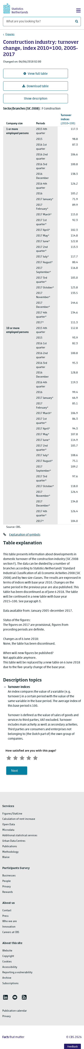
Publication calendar (14, 1011)
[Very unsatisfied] (8, 757)
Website (7, 950)
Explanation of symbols (24, 534)
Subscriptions (10, 983)
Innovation (8, 927)
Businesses (9, 875)
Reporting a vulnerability (17, 972)
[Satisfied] (28, 757)
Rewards (7, 892)
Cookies (7, 961)
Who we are (9, 921)
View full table (38, 73)
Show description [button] (35, 98)
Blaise (6, 857)
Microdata (8, 830)
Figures (9, 34)
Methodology (10, 852)
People (6, 881)
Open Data (8, 824)
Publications (9, 846)
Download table (38, 86)
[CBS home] (19, 7)
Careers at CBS (10, 932)
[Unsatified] (15, 757)
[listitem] (5, 997)
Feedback (72, 1046)
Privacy (6, 886)
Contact (6, 910)
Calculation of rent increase (18, 819)
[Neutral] (22, 757)
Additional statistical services (19, 835)
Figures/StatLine (12, 814)
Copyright (8, 956)
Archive (6, 978)
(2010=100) (68, 119)
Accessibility (9, 967)
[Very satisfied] (35, 757)
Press (5, 916)
